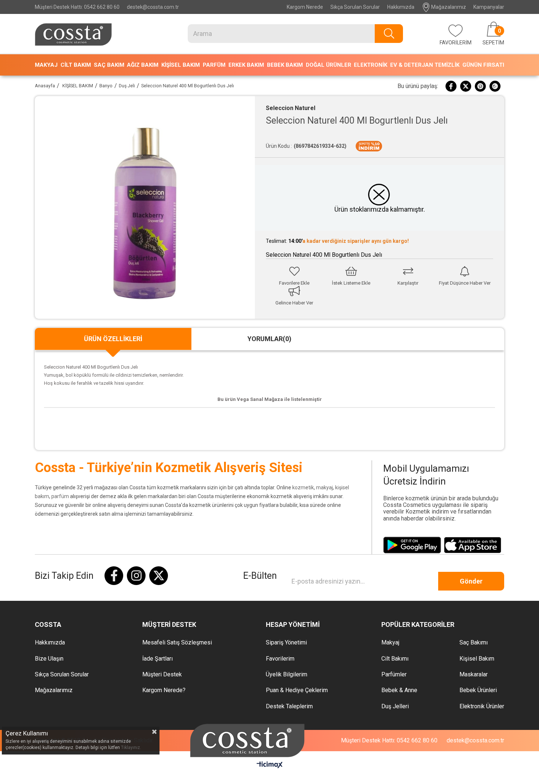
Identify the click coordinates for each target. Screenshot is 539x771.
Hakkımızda (400, 7)
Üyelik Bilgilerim (286, 674)
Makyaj (390, 642)
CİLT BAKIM (75, 65)
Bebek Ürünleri (478, 690)
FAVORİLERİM (456, 42)
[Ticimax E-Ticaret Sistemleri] (270, 765)
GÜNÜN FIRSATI (483, 65)
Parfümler (394, 674)
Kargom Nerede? (164, 690)
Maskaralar (473, 674)
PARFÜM (214, 65)
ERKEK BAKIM (246, 65)
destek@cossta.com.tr (153, 7)
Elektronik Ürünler (481, 706)
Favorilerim (280, 658)
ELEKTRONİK (370, 65)
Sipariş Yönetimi (286, 642)
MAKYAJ (46, 65)
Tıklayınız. (131, 747)
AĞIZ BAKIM (142, 65)
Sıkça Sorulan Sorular (355, 7)
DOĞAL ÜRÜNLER (328, 65)
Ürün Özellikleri (113, 339)
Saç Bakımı (473, 642)
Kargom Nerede (305, 7)
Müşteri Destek (162, 674)
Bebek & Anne (399, 690)
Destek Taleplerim (289, 706)
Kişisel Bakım (476, 658)
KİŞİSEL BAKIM (180, 65)
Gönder (471, 581)
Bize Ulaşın (49, 658)
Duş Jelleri (395, 706)
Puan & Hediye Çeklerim (297, 690)
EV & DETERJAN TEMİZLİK (424, 65)
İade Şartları (157, 658)
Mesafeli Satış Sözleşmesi (177, 642)
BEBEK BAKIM (285, 65)
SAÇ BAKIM (109, 65)
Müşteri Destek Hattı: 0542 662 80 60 (77, 7)
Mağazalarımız (448, 7)
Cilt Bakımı (394, 658)
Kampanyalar (488, 7)
